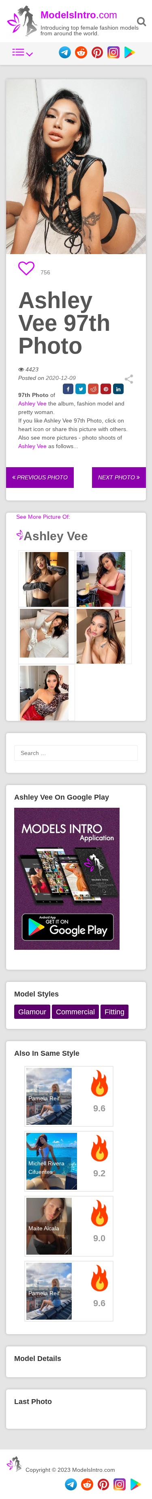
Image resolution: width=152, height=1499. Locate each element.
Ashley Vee (32, 403)
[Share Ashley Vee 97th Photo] (129, 382)
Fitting (114, 1012)
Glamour (32, 1012)
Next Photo (117, 477)
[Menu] (22, 56)
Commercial (75, 1012)
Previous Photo (41, 477)
